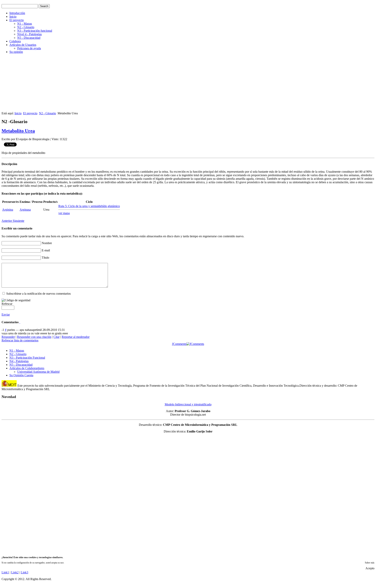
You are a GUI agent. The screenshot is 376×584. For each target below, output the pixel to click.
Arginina (7, 209)
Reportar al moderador (75, 336)
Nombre (47, 243)
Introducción (17, 13)
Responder (8, 336)
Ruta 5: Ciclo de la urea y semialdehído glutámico (89, 206)
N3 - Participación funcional (34, 30)
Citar (56, 336)
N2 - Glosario (25, 27)
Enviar (6, 314)
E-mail (46, 250)
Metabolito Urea (18, 130)
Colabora (15, 41)
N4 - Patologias (19, 361)
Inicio (12, 16)
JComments (179, 344)
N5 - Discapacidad (28, 37)
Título (45, 257)
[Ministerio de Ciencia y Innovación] (9, 385)
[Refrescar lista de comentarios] (19, 322)
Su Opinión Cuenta (21, 375)
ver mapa (64, 213)
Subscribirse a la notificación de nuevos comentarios (38, 293)
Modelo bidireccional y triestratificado (188, 404)
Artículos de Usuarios (22, 44)
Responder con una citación (34, 336)
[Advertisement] (119, 84)
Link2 (15, 572)
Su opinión (16, 51)
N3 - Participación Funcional (27, 357)
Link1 (5, 572)
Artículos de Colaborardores (26, 368)
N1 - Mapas (24, 23)
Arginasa (25, 209)
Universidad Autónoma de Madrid (38, 371)
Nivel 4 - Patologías (29, 34)
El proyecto (16, 20)
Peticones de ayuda (29, 48)
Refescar (7, 303)
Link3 (24, 572)
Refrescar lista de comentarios (20, 340)
